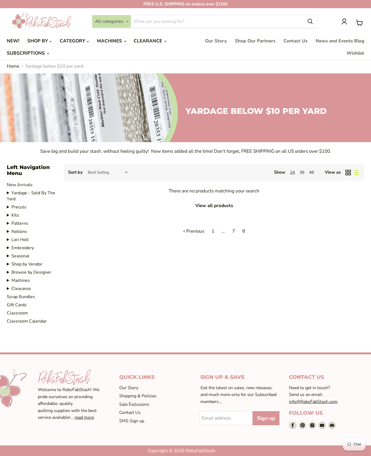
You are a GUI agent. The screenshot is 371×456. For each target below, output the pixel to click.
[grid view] (348, 172)
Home (13, 66)
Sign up (266, 418)
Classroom (17, 313)
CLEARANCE (149, 41)
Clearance (21, 289)
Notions (19, 232)
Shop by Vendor (26, 264)
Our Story (216, 41)
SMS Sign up (131, 421)
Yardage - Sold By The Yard (31, 196)
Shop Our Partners (255, 41)
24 (292, 172)
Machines (20, 280)
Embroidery (22, 248)
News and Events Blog (340, 41)
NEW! (13, 41)
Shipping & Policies (137, 396)
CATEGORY (73, 41)
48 (311, 172)
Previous (194, 231)
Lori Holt (20, 240)
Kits (15, 215)
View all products (214, 205)
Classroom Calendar (27, 321)
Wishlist (355, 53)
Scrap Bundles (21, 297)
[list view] (356, 172)
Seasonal (20, 256)
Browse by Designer (31, 272)
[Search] (310, 21)
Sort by (75, 172)
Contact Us (295, 41)
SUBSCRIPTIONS (26, 53)
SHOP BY (38, 41)
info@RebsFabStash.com (313, 402)
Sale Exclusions (134, 404)
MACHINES (110, 41)
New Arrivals (20, 185)
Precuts (18, 207)
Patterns (19, 223)
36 (302, 172)
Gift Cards (17, 305)
